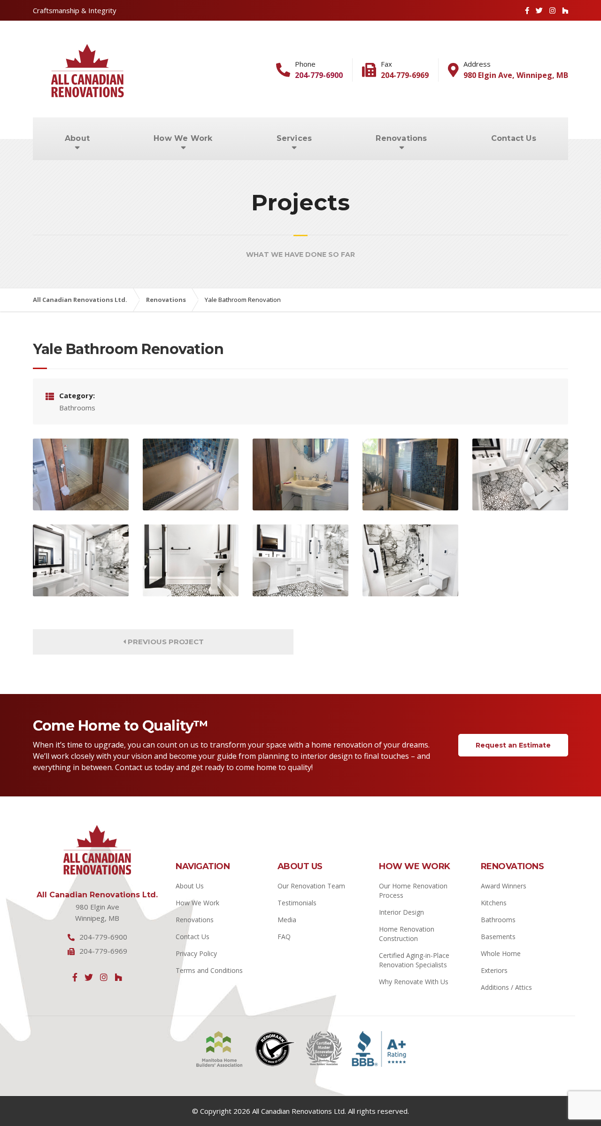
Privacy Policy (196, 953)
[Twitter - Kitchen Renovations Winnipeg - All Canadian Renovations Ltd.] (89, 977)
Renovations (401, 138)
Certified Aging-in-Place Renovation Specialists (414, 960)
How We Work (183, 138)
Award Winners (503, 885)
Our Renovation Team (311, 885)
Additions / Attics (506, 987)
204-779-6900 (319, 75)
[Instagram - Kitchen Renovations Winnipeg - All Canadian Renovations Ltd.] (552, 10)
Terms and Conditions (209, 970)
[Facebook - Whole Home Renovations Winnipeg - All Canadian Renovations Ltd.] (74, 977)
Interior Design (401, 912)
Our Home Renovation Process (413, 890)
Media (286, 919)
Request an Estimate (513, 745)
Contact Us (513, 138)
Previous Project (165, 641)
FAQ (284, 936)
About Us (190, 885)
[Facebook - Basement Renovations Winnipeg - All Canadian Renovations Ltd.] (527, 10)
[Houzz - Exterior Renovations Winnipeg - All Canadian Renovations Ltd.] (118, 977)
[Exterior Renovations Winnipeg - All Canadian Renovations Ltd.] (191, 474)
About (77, 138)
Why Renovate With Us (413, 981)
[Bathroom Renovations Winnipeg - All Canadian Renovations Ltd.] (191, 560)
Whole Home (501, 953)
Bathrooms (498, 919)
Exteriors (494, 970)
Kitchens (494, 902)
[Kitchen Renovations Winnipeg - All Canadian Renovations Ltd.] (410, 474)
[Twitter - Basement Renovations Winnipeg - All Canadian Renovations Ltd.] (539, 10)
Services (294, 138)
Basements (498, 936)
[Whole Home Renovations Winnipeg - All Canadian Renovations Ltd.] (300, 560)
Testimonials (296, 902)
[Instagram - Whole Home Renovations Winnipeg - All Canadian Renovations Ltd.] (104, 977)
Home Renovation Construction (406, 934)
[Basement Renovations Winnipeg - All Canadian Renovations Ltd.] (81, 474)
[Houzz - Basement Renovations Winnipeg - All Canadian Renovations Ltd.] (565, 10)
